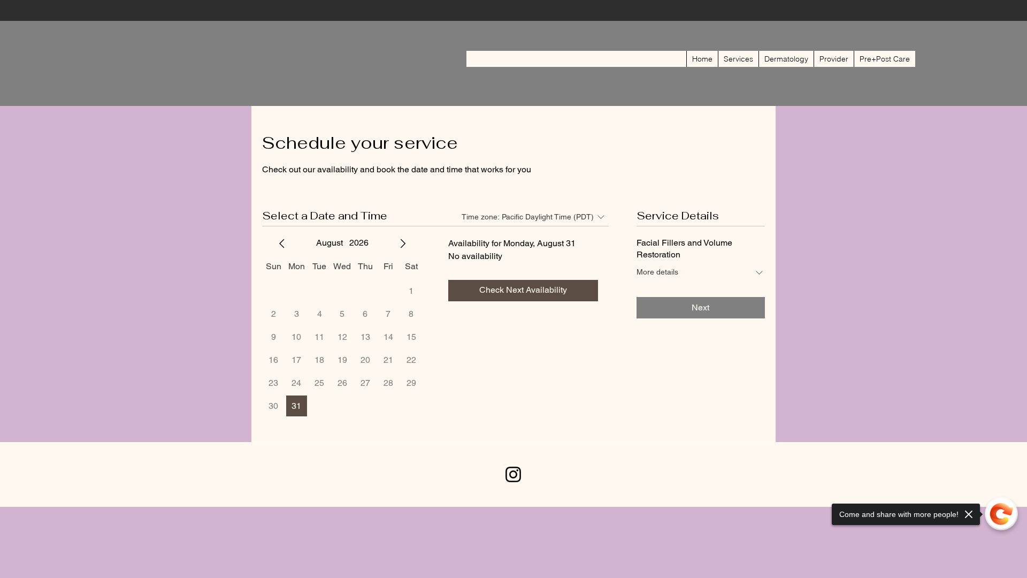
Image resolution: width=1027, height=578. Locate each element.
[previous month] (281, 243)
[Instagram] (513, 474)
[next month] (402, 243)
